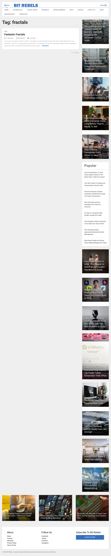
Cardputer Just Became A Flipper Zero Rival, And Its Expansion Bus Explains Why (91, 516)
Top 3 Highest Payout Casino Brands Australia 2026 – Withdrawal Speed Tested (18, 516)
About (9, 536)
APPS (71, 10)
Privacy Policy (11, 543)
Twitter (44, 538)
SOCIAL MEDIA (32, 10)
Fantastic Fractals (14, 34)
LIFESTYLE (91, 10)
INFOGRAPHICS (9, 14)
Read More (45, 46)
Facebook (45, 536)
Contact (9, 538)
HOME (6, 10)
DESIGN (80, 10)
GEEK (102, 10)
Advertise (10, 541)
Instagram (45, 543)
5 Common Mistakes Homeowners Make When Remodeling (94, 457)
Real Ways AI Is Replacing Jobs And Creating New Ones (93, 400)
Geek (5, 31)
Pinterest (45, 541)
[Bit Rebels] (25, 6)
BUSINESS (45, 10)
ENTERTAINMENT (59, 10)
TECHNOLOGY (18, 10)
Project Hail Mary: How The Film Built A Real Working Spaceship (55, 517)
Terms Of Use (11, 545)
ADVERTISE (23, 14)
